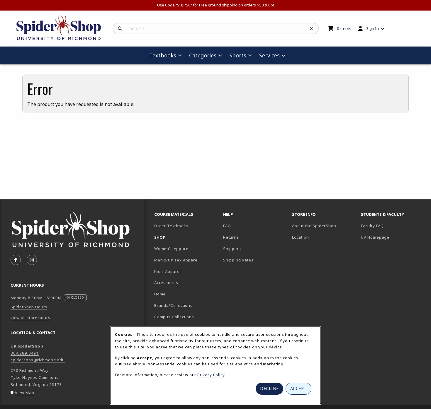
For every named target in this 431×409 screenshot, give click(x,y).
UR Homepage (375, 237)
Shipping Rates (238, 260)
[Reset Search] (311, 29)
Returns (231, 237)
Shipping (232, 248)
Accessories (166, 282)
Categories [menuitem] (202, 55)
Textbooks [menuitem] (162, 55)
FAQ (227, 225)
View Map (24, 392)
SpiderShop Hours (29, 306)
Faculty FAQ (372, 225)
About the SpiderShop (314, 225)
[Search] (120, 29)
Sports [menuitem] (237, 55)
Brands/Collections (173, 305)
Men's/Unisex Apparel (176, 260)
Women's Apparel (171, 248)
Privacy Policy (211, 374)
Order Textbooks (171, 225)
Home (160, 294)
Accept (298, 388)
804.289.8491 (25, 353)
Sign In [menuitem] (372, 28)
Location (300, 237)
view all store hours (30, 317)
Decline (269, 388)
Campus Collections (174, 316)
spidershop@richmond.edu (38, 359)
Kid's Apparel (167, 271)
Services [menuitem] (269, 55)
